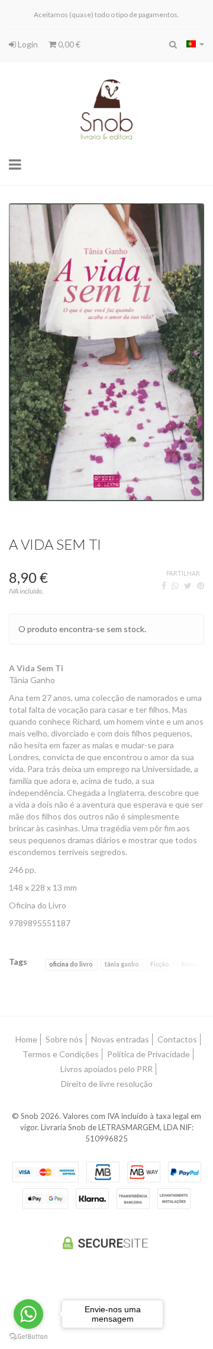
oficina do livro (71, 964)
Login (27, 44)
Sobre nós (64, 1039)
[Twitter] (188, 586)
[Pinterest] (200, 586)
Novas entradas (120, 1039)
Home (26, 1039)
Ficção (159, 964)
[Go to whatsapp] (28, 1314)
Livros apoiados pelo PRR (106, 1069)
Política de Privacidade (148, 1054)
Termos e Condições (60, 1054)
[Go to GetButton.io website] (28, 1337)
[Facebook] (164, 586)
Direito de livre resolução (107, 1084)
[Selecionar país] (195, 44)
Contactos (177, 1039)
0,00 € (68, 44)
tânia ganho (122, 964)
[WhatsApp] (175, 586)
